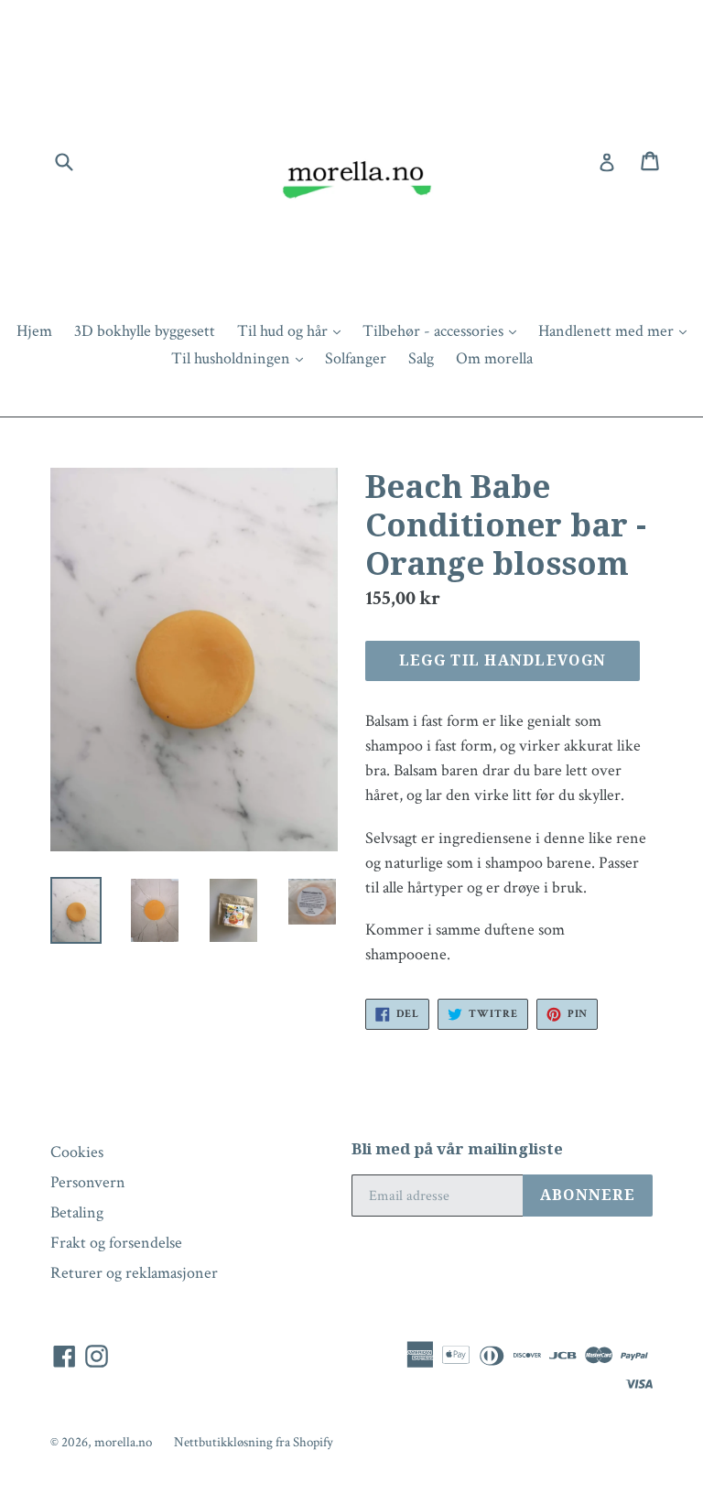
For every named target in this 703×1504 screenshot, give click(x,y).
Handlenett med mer (617, 330)
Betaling (76, 1212)
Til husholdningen (241, 358)
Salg (421, 358)
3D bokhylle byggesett (144, 330)
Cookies (76, 1152)
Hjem (34, 330)
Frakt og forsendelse (116, 1242)
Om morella (494, 358)
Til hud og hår (293, 330)
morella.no (123, 1442)
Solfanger (355, 358)
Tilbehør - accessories (443, 330)
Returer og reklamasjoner (134, 1272)
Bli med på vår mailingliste (457, 1149)
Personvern (87, 1182)
